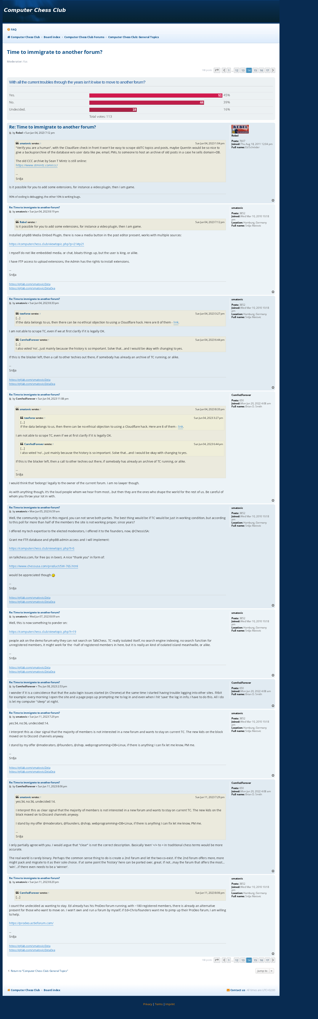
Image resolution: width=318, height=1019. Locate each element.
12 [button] (236, 70)
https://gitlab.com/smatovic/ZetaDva (32, 288)
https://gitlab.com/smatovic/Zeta (29, 284)
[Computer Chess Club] (35, 11)
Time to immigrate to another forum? (54, 51)
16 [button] (261, 70)
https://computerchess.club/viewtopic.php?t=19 (42, 632)
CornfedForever (29, 340)
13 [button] (242, 70)
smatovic (25, 143)
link (175, 322)
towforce (25, 313)
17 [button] (267, 70)
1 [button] (229, 70)
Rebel (23, 222)
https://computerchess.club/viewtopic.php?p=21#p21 (46, 244)
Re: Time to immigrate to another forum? (52, 127)
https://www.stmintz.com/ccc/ (37, 165)
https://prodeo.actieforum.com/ (31, 923)
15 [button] (255, 70)
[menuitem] (11, 29)
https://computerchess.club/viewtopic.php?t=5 (41, 548)
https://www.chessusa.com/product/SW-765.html (43, 566)
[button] (217, 70)
